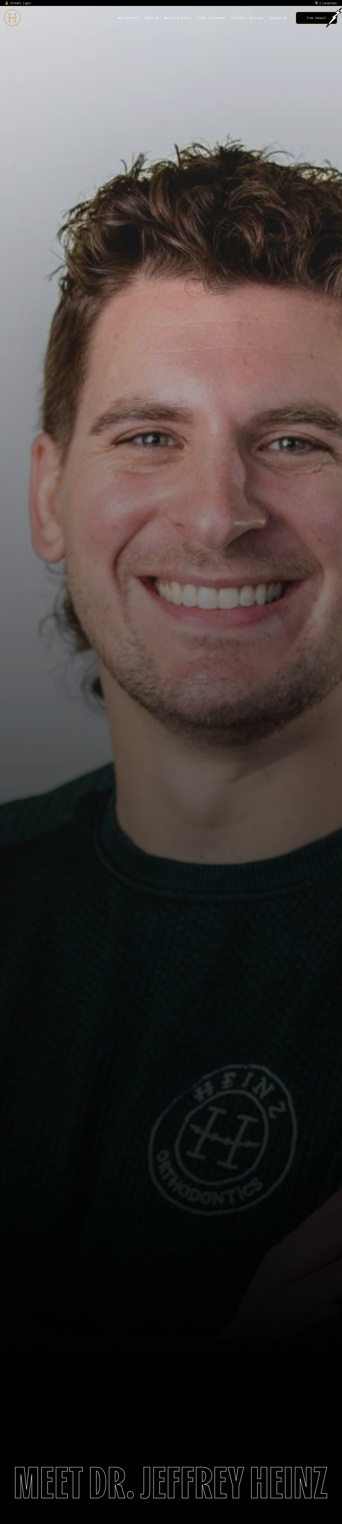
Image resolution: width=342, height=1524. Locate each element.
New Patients (128, 18)
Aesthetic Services (247, 18)
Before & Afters (177, 18)
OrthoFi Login (20, 3)
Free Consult (316, 18)
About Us (151, 18)
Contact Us (278, 18)
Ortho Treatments (211, 18)
